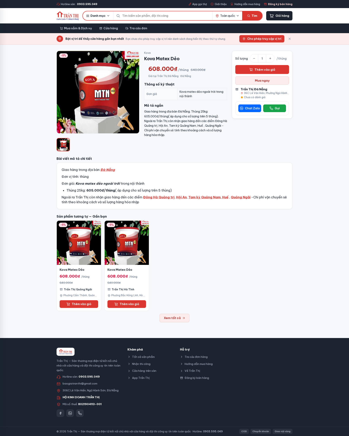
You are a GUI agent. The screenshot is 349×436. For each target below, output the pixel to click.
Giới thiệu (221, 4)
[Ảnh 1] (63, 144)
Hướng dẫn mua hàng (247, 4)
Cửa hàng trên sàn (144, 371)
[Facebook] (60, 413)
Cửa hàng (110, 28)
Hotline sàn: (79, 4)
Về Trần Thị (192, 371)
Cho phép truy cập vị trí (264, 39)
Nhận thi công (141, 364)
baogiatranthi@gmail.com (80, 383)
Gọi (277, 108)
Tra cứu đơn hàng (196, 357)
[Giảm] (254, 58)
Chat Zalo (252, 108)
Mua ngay (262, 80)
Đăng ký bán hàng (280, 4)
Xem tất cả (172, 318)
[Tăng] (270, 58)
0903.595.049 (89, 376)
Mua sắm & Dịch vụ (78, 28)
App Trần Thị (141, 378)
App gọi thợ (199, 4)
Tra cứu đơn (138, 28)
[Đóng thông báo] (289, 39)
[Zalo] (70, 413)
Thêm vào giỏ (264, 70)
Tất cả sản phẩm (143, 357)
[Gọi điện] (80, 413)
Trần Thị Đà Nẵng (254, 89)
